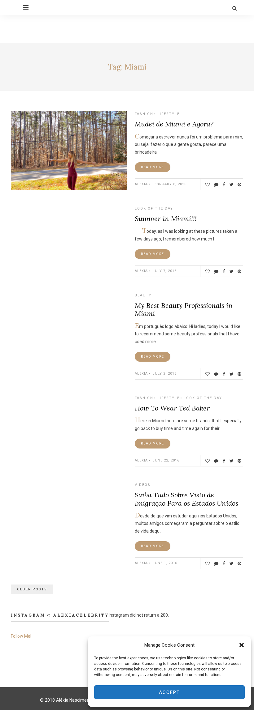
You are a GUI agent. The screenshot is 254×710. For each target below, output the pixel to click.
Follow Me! (21, 636)
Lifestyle (168, 114)
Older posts (32, 589)
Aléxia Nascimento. (75, 700)
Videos (143, 485)
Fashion (144, 114)
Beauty (143, 295)
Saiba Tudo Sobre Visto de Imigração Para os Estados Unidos (186, 499)
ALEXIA (141, 184)
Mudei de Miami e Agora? (174, 124)
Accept (169, 692)
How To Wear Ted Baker (172, 408)
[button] (242, 645)
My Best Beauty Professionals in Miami (184, 309)
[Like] (207, 185)
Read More (152, 167)
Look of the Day (154, 208)
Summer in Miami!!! (166, 218)
